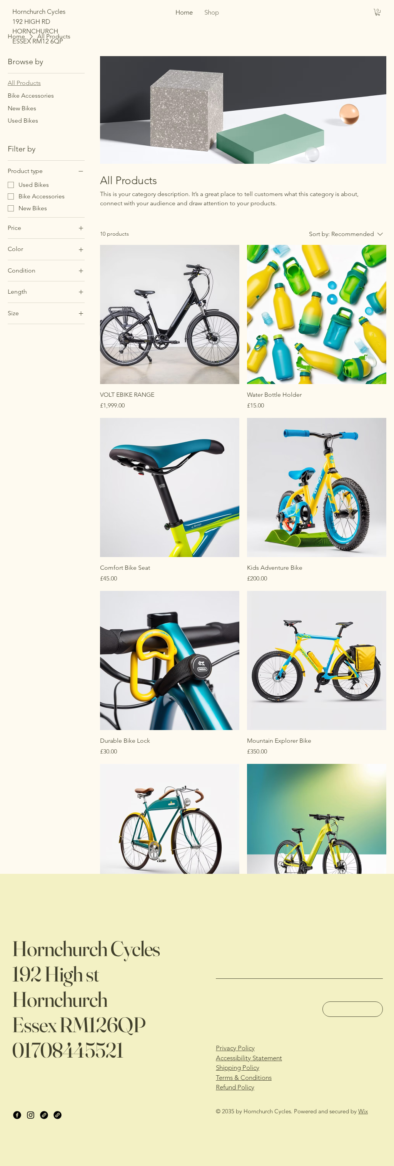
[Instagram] (30, 1115)
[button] (378, 12)
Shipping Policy (237, 1067)
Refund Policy (235, 1087)
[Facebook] (17, 1115)
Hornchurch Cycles (86, 948)
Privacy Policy (235, 1048)
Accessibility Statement (249, 1058)
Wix (363, 1111)
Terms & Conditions (244, 1077)
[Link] (44, 1115)
